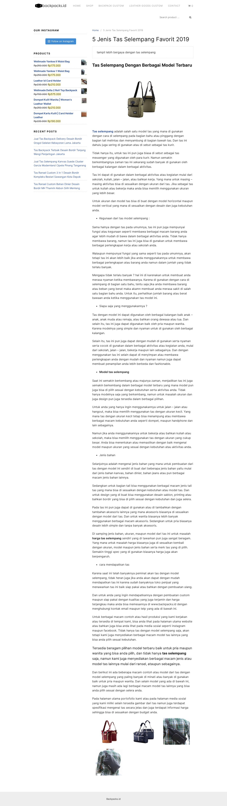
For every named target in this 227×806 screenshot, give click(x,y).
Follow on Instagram (62, 41)
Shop (89, 5)
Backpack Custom (111, 5)
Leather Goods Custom (146, 5)
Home (77, 5)
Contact (174, 5)
